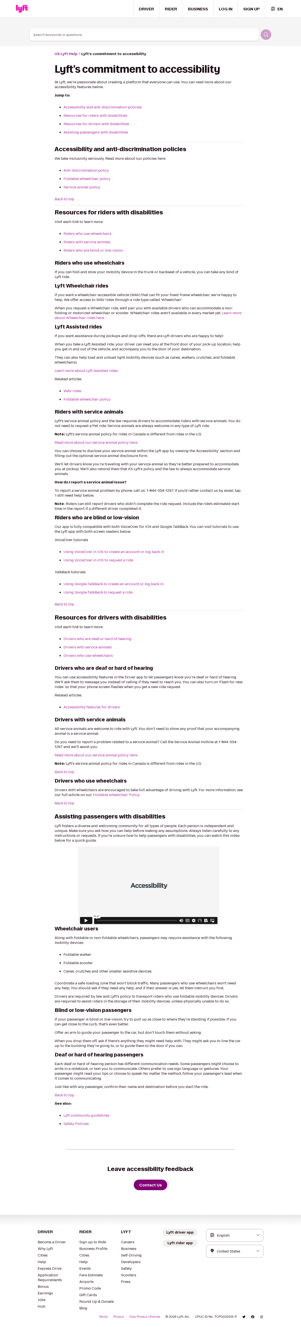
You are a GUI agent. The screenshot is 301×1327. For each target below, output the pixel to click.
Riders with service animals (86, 242)
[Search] (266, 34)
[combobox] (276, 9)
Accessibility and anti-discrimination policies (102, 107)
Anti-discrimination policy (86, 170)
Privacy (118, 1316)
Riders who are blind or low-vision (93, 250)
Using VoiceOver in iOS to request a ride (98, 560)
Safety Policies (76, 1123)
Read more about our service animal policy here (96, 442)
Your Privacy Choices (144, 1316)
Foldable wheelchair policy (86, 178)
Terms (103, 1316)
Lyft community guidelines (86, 1115)
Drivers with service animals (87, 647)
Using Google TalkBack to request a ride (97, 592)
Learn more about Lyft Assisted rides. (86, 370)
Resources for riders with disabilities (95, 115)
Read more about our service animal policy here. (96, 755)
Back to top (64, 199)
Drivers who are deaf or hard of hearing (97, 638)
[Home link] (22, 9)
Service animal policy (81, 187)
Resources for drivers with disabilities (96, 123)
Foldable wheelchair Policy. (116, 794)
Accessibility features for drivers (91, 707)
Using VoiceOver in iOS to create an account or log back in (113, 551)
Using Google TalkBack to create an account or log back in (113, 583)
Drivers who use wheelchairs (88, 655)
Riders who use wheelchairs (87, 233)
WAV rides (72, 390)
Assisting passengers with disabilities (95, 132)
